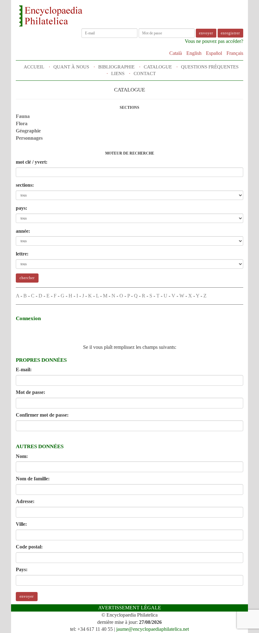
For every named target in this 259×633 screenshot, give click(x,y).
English (194, 53)
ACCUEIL (34, 66)
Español (214, 53)
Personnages (29, 138)
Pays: (21, 569)
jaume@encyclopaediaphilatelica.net (152, 629)
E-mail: (24, 369)
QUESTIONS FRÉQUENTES (209, 66)
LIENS (117, 73)
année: (23, 231)
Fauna (23, 116)
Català (175, 53)
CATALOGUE (158, 66)
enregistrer (230, 33)
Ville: (21, 524)
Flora (21, 123)
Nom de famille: (33, 478)
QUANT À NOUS (71, 66)
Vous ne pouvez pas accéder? (214, 41)
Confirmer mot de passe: (42, 415)
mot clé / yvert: (31, 162)
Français (234, 53)
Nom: (22, 456)
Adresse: (25, 501)
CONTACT (145, 73)
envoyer (27, 596)
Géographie (28, 130)
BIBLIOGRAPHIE (116, 66)
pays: (21, 208)
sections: (25, 185)
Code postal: (29, 546)
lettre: (22, 253)
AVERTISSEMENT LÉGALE (129, 607)
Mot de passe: (30, 392)
